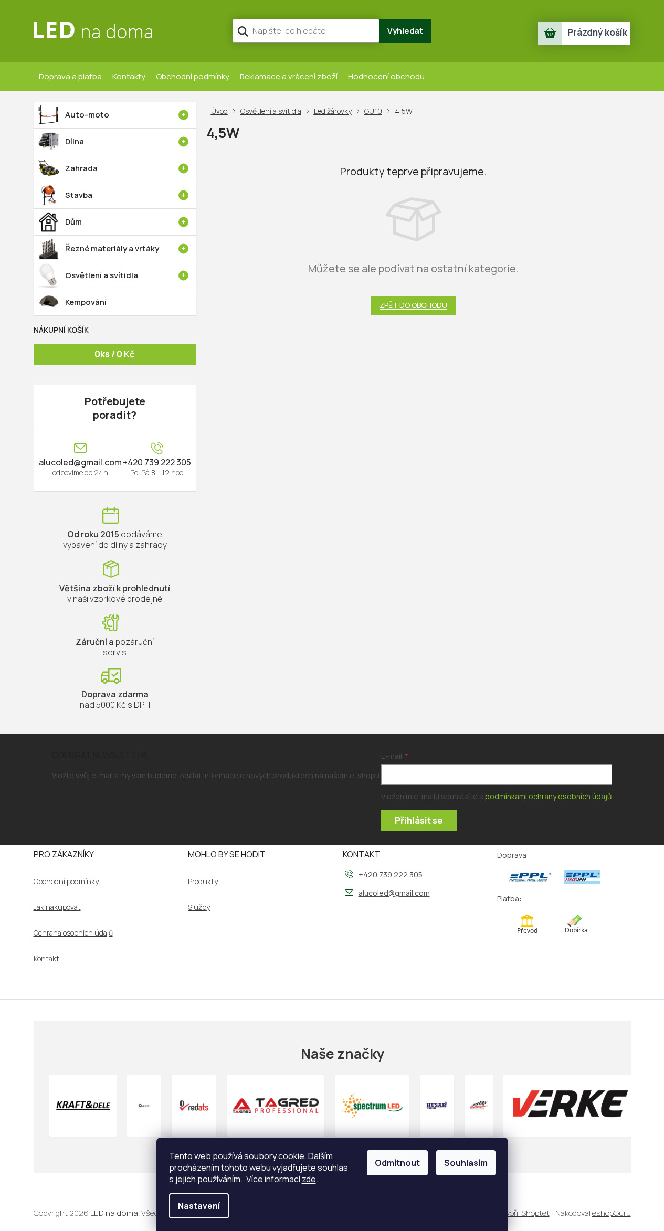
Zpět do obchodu (413, 305)
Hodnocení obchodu (386, 76)
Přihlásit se (419, 820)
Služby (199, 907)
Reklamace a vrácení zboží (289, 76)
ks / (114, 354)
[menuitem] (115, 115)
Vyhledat (405, 30)
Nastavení (199, 1206)
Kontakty (128, 76)
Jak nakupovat (57, 907)
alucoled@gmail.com (80, 462)
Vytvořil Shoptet (521, 1212)
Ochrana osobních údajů (73, 933)
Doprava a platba (70, 76)
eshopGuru (611, 1212)
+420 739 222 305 (157, 462)
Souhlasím (466, 1163)
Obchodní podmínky (192, 76)
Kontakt (46, 958)
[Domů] (221, 111)
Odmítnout (397, 1163)
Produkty (203, 881)
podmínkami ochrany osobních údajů (548, 796)
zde (309, 1179)
